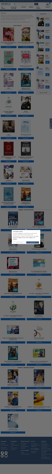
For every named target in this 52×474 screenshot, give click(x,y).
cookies (20, 233)
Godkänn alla (32, 242)
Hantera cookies (19, 242)
